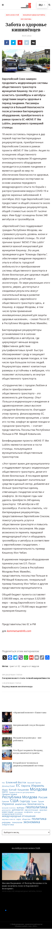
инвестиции (7, 812)
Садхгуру (25, 801)
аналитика (20, 804)
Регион (39, 891)
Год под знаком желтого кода (17, 686)
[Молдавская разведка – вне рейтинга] (7, 742)
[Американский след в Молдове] (7, 730)
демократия (6, 810)
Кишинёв (23, 790)
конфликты (28, 812)
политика (39, 818)
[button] (1, 910)
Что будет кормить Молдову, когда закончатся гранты (28, 751)
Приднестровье (9, 794)
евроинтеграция (31, 810)
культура (37, 812)
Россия (42, 797)
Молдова (38, 789)
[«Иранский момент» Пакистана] (7, 717)
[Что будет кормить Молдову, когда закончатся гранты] (7, 755)
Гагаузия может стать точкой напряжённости (26, 678)
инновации (19, 812)
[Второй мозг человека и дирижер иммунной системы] (7, 767)
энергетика (8, 825)
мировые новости (8, 819)
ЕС (18, 785)
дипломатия (17, 810)
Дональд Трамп (8, 786)
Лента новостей (8, 891)
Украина (8, 803)
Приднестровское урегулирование (22, 792)
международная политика (12, 814)
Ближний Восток (16, 782)
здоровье (43, 810)
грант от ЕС (15, 666)
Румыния (5, 801)
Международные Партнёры (25, 891)
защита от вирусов (30, 666)
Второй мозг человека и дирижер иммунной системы (28, 764)
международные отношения (18, 816)
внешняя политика (9, 808)
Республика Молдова (19, 797)
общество (26, 819)
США (14, 800)
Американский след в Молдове (29, 725)
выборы (20, 808)
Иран (5, 790)
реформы (6, 822)
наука (18, 819)
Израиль (37, 785)
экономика (31, 822)
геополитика (36, 807)
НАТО (5, 792)
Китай (12, 789)
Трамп (34, 801)
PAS (3, 783)
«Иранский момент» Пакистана (29, 712)
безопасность (35, 804)
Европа (25, 786)
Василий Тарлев (34, 783)
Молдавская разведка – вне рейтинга (27, 739)
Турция (41, 801)
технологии (17, 822)
